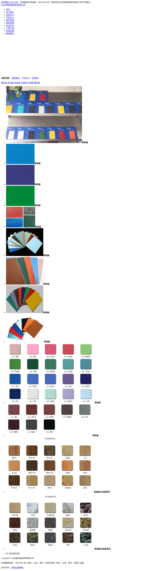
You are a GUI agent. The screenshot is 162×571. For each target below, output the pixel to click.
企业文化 (10, 25)
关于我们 (10, 12)
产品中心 (10, 17)
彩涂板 (11, 83)
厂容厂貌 (10, 28)
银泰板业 (16, 78)
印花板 (30, 83)
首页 (8, 9)
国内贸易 (10, 20)
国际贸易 (10, 23)
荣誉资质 (10, 31)
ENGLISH (14, 2)
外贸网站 (5, 2)
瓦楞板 (24, 83)
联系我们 (10, 33)
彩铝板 (35, 78)
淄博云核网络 (17, 567)
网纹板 (37, 83)
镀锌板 (4, 83)
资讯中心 (10, 15)
